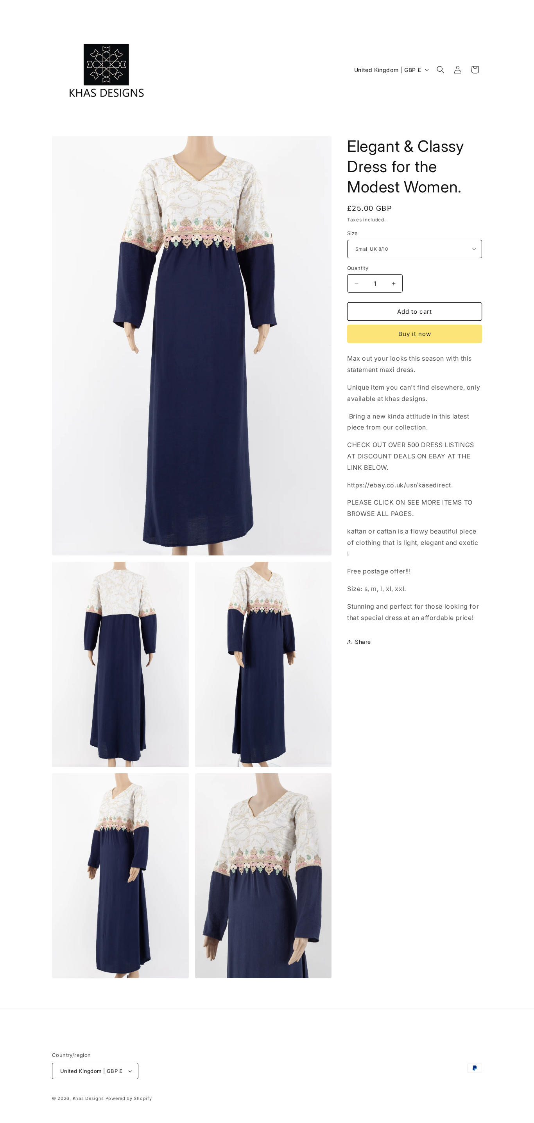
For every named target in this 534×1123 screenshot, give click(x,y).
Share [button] (363, 641)
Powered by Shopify (129, 1098)
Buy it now (414, 334)
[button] (440, 69)
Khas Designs (88, 1098)
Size (352, 233)
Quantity (357, 268)
